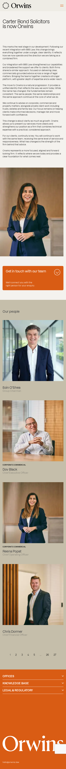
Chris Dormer (33, 600)
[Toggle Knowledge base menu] (62, 683)
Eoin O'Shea (33, 356)
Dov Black (33, 437)
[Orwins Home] (17, 5)
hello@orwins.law (11, 762)
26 (47, 654)
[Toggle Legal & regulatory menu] (62, 690)
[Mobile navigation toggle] (61, 5)
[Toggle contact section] (57, 272)
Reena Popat (33, 519)
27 (55, 654)
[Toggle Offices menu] (62, 676)
